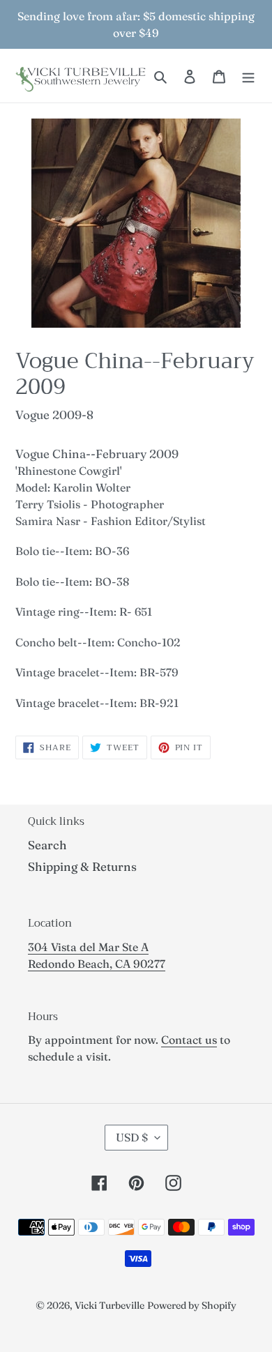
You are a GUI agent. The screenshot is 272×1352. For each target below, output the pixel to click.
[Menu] (248, 76)
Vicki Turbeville (109, 1305)
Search (47, 844)
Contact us (189, 1040)
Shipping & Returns (82, 866)
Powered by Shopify (191, 1305)
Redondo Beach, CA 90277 (96, 964)
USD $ (132, 1137)
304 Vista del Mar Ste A (88, 947)
